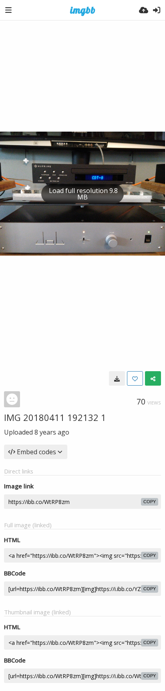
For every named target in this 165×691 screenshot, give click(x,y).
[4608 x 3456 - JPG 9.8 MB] (117, 378)
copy (149, 501)
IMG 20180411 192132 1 (55, 417)
